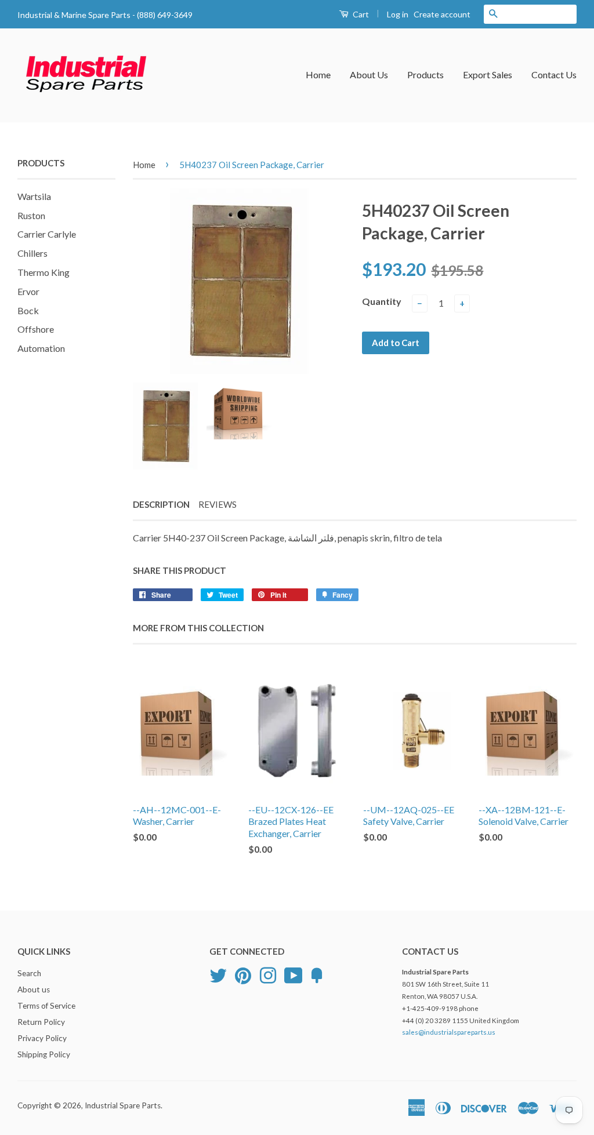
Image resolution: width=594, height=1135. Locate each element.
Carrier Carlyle (46, 233)
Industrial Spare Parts (123, 1105)
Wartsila (34, 196)
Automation (41, 348)
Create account (442, 14)
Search (29, 973)
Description (161, 504)
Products (425, 74)
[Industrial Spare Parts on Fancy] (316, 974)
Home (318, 74)
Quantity (381, 301)
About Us (369, 74)
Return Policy (41, 1022)
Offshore (35, 328)
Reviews (217, 504)
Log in (397, 14)
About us (33, 989)
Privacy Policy (42, 1038)
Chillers (32, 253)
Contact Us (554, 74)
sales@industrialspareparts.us (448, 1032)
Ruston (31, 215)
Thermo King (43, 272)
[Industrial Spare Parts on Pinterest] (243, 974)
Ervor (28, 291)
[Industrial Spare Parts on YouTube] (293, 974)
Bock (28, 310)
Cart (360, 14)
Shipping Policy (43, 1054)
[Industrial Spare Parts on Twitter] (218, 974)
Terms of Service (46, 1005)
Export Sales (487, 74)
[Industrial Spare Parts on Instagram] (268, 974)
